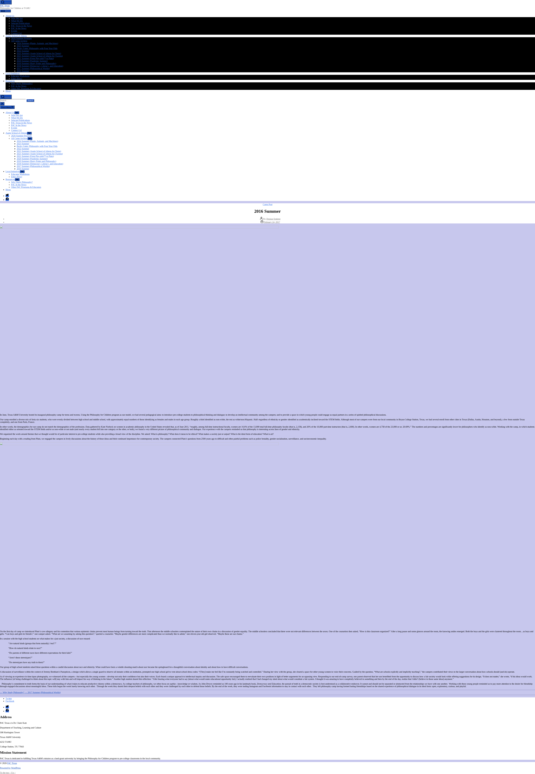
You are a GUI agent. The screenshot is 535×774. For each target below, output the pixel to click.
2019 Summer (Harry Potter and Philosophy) (36, 63)
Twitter (9, 698)
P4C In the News (18, 28)
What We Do (17, 21)
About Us (10, 16)
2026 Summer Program (21, 38)
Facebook (10, 701)
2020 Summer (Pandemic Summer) (32, 61)
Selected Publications (20, 23)
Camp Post (267, 204)
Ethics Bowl (16, 78)
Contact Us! (16, 33)
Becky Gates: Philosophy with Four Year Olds (37, 48)
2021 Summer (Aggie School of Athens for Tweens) (40, 56)
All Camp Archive (19, 41)
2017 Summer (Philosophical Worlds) (33, 68)
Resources (10, 81)
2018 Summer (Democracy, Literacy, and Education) (40, 66)
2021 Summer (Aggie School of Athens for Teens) (39, 53)
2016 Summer (23, 71)
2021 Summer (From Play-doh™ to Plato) (35, 58)
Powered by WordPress (10, 768)
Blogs (8, 91)
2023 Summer (23, 46)
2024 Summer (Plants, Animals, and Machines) (37, 43)
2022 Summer (23, 51)
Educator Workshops (20, 76)
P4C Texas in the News (21, 26)
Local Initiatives (13, 73)
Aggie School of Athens (16, 36)
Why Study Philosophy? (22, 83)
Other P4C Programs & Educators (26, 88)
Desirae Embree (273, 219)
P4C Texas (5, 5)
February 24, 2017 (272, 222)
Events (14, 31)
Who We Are (17, 18)
